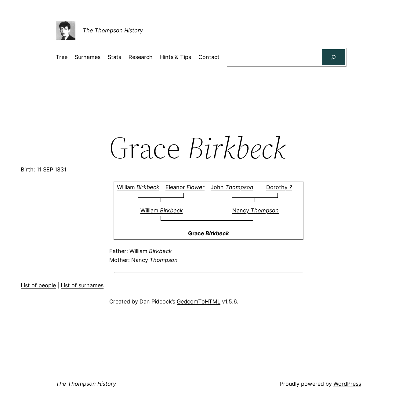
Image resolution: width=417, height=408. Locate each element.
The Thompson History (113, 30)
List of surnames (82, 285)
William (138, 187)
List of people (38, 285)
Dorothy (279, 187)
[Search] (333, 57)
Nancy (255, 210)
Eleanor (185, 187)
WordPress (347, 383)
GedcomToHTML (198, 301)
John (232, 187)
